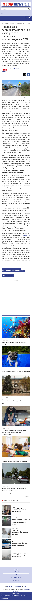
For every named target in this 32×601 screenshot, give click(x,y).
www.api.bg (26, 235)
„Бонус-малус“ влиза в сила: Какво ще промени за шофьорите (14, 489)
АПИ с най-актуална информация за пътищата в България (20, 532)
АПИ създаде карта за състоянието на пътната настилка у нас (19, 509)
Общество (19, 23)
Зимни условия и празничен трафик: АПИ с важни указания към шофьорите (20, 554)
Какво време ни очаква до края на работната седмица (16, 372)
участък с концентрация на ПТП (11, 269)
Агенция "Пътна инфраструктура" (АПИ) (13, 270)
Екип (16, 574)
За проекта (16, 572)
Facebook (18, 586)
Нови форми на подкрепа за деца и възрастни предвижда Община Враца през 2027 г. (15, 401)
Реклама (16, 580)
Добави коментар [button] (8, 276)
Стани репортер (16, 577)
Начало (16, 569)
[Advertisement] (16, 297)
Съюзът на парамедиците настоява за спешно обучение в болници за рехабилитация (14, 432)
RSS (25, 586)
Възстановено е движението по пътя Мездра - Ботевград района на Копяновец (20, 543)
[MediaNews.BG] (16, 4)
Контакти (9, 586)
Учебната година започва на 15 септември (15, 461)
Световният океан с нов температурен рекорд (14, 343)
